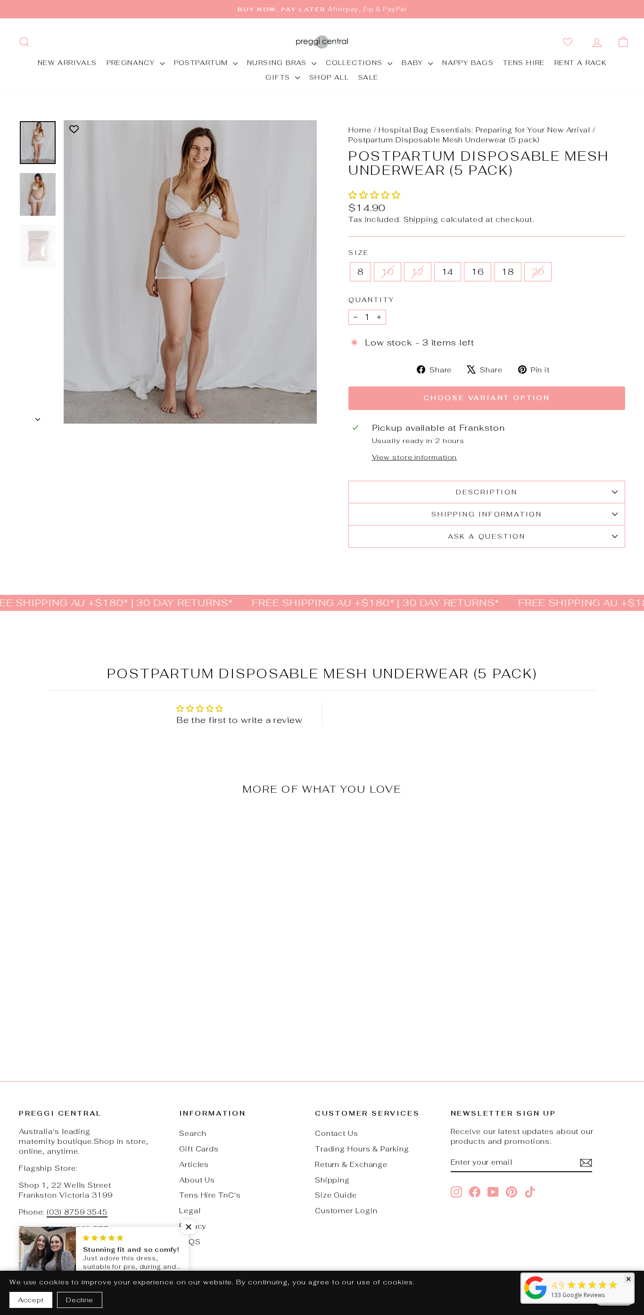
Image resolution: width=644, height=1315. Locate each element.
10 (387, 271)
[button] (374, 194)
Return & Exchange (351, 1164)
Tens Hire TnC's (210, 1195)
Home (360, 129)
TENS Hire (524, 62)
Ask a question (487, 536)
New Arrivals (67, 62)
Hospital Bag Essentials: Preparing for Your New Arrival (484, 129)
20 (538, 271)
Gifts (278, 77)
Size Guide (336, 1195)
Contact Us (336, 1133)
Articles (194, 1164)
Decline (79, 1300)
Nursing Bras (278, 62)
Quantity (371, 300)
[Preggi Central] (535, 1298)
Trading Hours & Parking (362, 1148)
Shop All (329, 77)
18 (508, 271)
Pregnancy (132, 62)
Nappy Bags (468, 62)
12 (418, 271)
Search (192, 1133)
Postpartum (202, 62)
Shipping (421, 219)
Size (358, 252)
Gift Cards (199, 1148)
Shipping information (486, 514)
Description (487, 492)
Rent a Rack (580, 62)
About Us (197, 1179)
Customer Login (346, 1210)
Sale (368, 77)
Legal (190, 1210)
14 (448, 271)
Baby (414, 62)
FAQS (190, 1241)
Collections (355, 62)
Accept (31, 1300)
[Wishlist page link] (569, 42)
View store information (414, 456)
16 (477, 271)
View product (90, 977)
